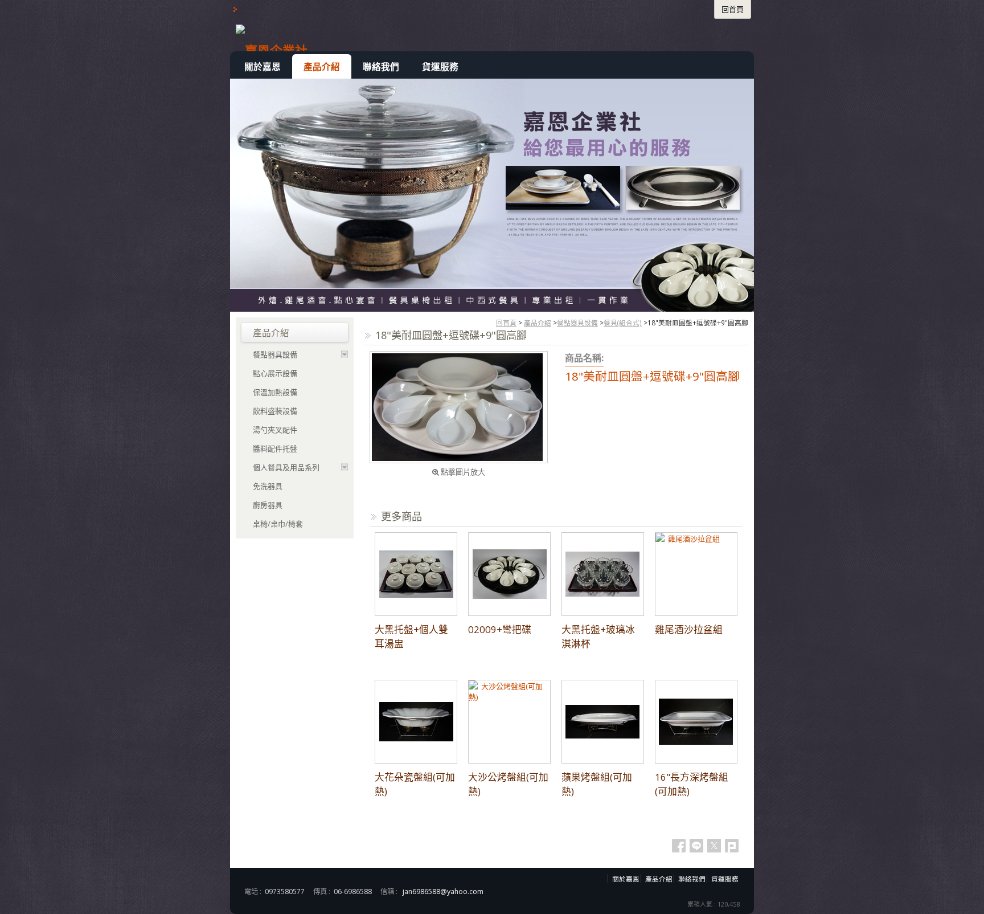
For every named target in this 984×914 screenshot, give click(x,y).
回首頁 (506, 322)
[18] (459, 407)
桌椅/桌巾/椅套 (278, 524)
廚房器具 (267, 505)
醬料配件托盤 (275, 448)
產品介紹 (537, 322)
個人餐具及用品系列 (286, 467)
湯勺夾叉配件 (275, 430)
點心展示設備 (275, 373)
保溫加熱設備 (275, 392)
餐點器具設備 (577, 322)
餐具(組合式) (623, 322)
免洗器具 (267, 486)
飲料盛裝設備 (275, 411)
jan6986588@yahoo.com (443, 891)
